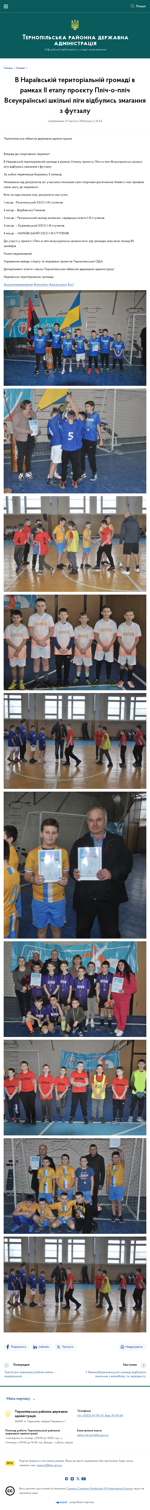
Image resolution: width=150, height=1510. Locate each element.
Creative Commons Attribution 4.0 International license (99, 1488)
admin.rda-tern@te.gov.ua (92, 1435)
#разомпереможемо (18, 284)
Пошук (141, 6)
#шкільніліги (58, 284)
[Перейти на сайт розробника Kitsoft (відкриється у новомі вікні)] (62, 1502)
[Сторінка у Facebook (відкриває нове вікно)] (66, 1479)
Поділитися (18, 1346)
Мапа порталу (18, 1399)
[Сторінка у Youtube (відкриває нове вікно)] (83, 1479)
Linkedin (44, 1346)
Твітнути (67, 1346)
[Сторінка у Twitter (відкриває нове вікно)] (78, 1479)
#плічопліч (41, 284)
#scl (71, 284)
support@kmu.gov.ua (49, 1465)
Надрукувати (134, 1346)
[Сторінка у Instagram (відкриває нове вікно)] (72, 1479)
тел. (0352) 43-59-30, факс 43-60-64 (100, 1415)
